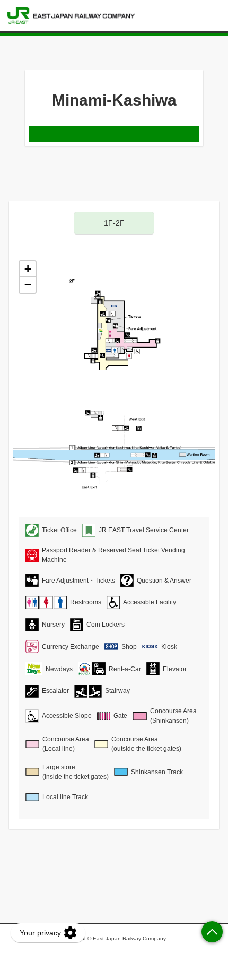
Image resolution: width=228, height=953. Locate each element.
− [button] (27, 284)
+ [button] (27, 268)
